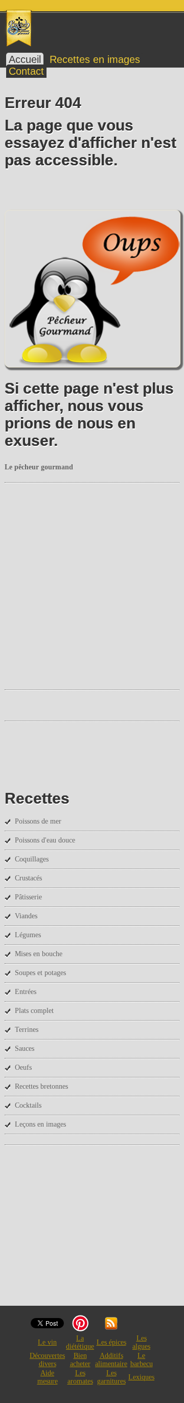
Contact (26, 71)
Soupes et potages (40, 973)
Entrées (25, 992)
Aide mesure (47, 1377)
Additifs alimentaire (111, 1360)
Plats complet (34, 1011)
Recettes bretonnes (41, 1086)
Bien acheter (80, 1360)
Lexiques (141, 1377)
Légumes (28, 935)
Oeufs (23, 1067)
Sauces (24, 1048)
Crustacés (28, 878)
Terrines (26, 1029)
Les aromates (80, 1377)
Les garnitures (111, 1377)
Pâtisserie (28, 897)
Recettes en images (95, 59)
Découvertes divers (47, 1360)
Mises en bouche (38, 954)
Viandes (26, 916)
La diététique (80, 1342)
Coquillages (32, 859)
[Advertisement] (92, 585)
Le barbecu (141, 1360)
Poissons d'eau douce (45, 840)
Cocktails (28, 1105)
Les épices (111, 1342)
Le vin (47, 1342)
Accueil (25, 59)
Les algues (141, 1342)
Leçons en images (40, 1124)
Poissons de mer (38, 821)
